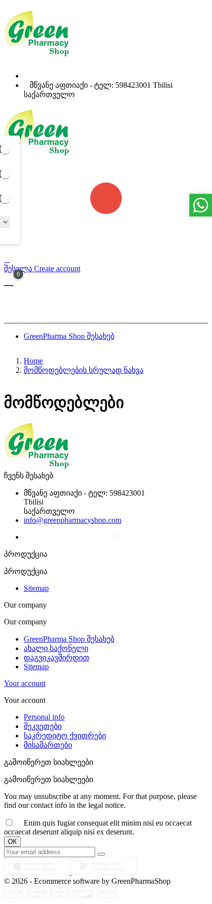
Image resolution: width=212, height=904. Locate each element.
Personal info (44, 717)
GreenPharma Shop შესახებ (69, 639)
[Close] (204, 10)
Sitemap (36, 588)
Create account (57, 268)
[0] (8, 284)
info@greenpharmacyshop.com (132, 308)
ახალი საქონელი (56, 648)
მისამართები (48, 745)
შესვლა (19, 268)
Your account (24, 683)
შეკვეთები (43, 726)
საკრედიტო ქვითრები (65, 735)
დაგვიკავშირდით (56, 657)
